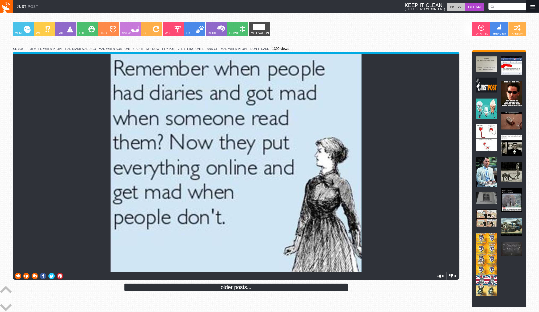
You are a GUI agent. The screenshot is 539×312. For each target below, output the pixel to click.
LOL (82, 33)
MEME (19, 33)
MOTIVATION (260, 33)
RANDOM (517, 33)
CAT (189, 33)
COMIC (234, 33)
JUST (27, 7)
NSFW (126, 33)
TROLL (105, 33)
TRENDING (499, 33)
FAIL (60, 33)
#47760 (18, 49)
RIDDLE (213, 33)
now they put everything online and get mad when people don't (205, 49)
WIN (168, 33)
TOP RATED (481, 33)
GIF (145, 33)
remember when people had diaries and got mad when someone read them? (88, 49)
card (265, 49)
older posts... (236, 287)
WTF (39, 33)
